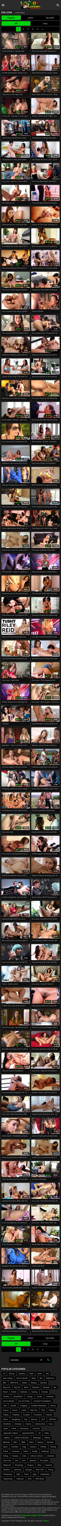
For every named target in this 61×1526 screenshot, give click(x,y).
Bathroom (50, 1378)
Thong (50, 1470)
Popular (11, 18)
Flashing (15, 1415)
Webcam (20, 1479)
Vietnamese (8, 1479)
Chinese (44, 1392)
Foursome (37, 1415)
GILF (43, 1419)
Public (25, 1451)
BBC (4, 1383)
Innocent (36, 1428)
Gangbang (16, 1419)
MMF (23, 1442)
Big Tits (17, 1387)
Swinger (28, 1470)
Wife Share (39, 1479)
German (34, 1419)
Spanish (33, 1460)
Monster (50, 1442)
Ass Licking (8, 1378)
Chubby (6, 1396)
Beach (24, 1383)
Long (45, 23)
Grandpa (18, 1424)
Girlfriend (52, 1419)
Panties (43, 1447)
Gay (25, 1419)
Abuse (46, 1521)
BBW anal (14, 1383)
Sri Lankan (44, 1460)
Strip (39, 1465)
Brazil (5, 1392)
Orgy (24, 1447)
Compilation (18, 1396)
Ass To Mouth (22, 1378)
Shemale (50, 1456)
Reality (35, 1451)
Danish (13, 1406)
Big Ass (43, 1383)
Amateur (22, 1373)
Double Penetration (39, 1406)
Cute (5, 1406)
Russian (15, 1456)
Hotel (13, 1428)
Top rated (49, 18)
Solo (24, 1460)
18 (4, 1373)
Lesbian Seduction (21, 1438)
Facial (23, 1410)
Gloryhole (7, 1424)
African (12, 1373)
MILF (16, 1442)
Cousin (39, 1396)
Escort (15, 1410)
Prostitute (16, 1451)
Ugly (34, 1474)
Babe (34, 1378)
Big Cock (6, 1387)
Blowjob (46, 1387)
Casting (34, 1392)
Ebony (53, 1406)
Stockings (19, 1465)
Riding (5, 1456)
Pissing (53, 1447)
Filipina (51, 1410)
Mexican (6, 1442)
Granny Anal (40, 1424)
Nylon (5, 1447)
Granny (28, 1424)
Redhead (45, 1451)
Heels (5, 1428)
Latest (30, 18)
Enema (6, 1410)
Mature (47, 1438)
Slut (16, 1460)
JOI (39, 1433)
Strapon (30, 1465)
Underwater (45, 1474)
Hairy (51, 1424)
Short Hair (7, 1460)
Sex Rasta (30, 5)
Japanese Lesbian (10, 1433)
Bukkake (23, 1392)
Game (5, 1419)
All (16, 23)
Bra (55, 1387)
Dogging (23, 1406)
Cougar (30, 1396)
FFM (43, 1410)
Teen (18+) (40, 1470)
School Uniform (36, 1456)
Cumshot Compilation (42, 1401)
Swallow (6, 1470)
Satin (24, 1456)
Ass (47, 1373)
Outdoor (33, 1447)
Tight (18, 1474)
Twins (26, 1474)
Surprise (48, 1465)
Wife (29, 1479)
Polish (5, 1451)
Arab (31, 1373)
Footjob (26, 1415)
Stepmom (7, 1465)
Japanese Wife (28, 1433)
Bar (41, 1378)
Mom (31, 1442)
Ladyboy (6, 1438)
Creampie (50, 1396)
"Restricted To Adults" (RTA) (32, 1515)
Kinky (47, 1433)
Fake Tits (33, 1410)
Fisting (6, 1415)
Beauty (34, 1383)
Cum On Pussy (24, 1401)
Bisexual (35, 1387)
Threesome (7, 1474)
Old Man (14, 1447)
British (13, 1392)
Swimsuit (17, 1470)
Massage (37, 1438)
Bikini (26, 1387)
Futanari (49, 1415)
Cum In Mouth (8, 1401)
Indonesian (24, 1428)
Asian (39, 1373)
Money (40, 1442)
